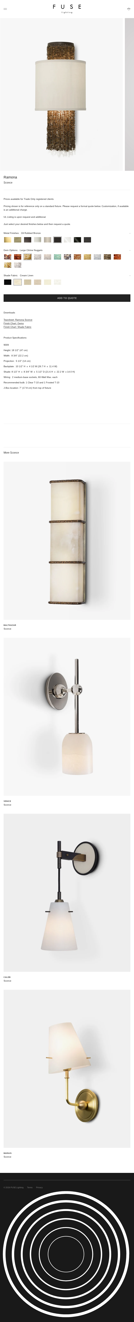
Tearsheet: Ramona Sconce (18, 319)
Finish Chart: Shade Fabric (17, 327)
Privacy (39, 1187)
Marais (8, 1153)
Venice (7, 801)
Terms (30, 1187)
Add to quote (67, 298)
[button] (67, 233)
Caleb (7, 977)
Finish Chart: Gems (14, 323)
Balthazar (10, 625)
